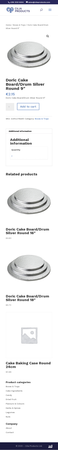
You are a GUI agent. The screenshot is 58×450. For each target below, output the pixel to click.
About (9, 428)
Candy (9, 395)
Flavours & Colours (15, 404)
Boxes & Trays (19, 25)
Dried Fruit (11, 399)
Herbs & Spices (13, 408)
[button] (47, 36)
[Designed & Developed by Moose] (50, 446)
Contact (10, 432)
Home (8, 25)
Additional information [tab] (20, 131)
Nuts (8, 417)
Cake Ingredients (14, 391)
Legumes (10, 412)
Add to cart (28, 106)
